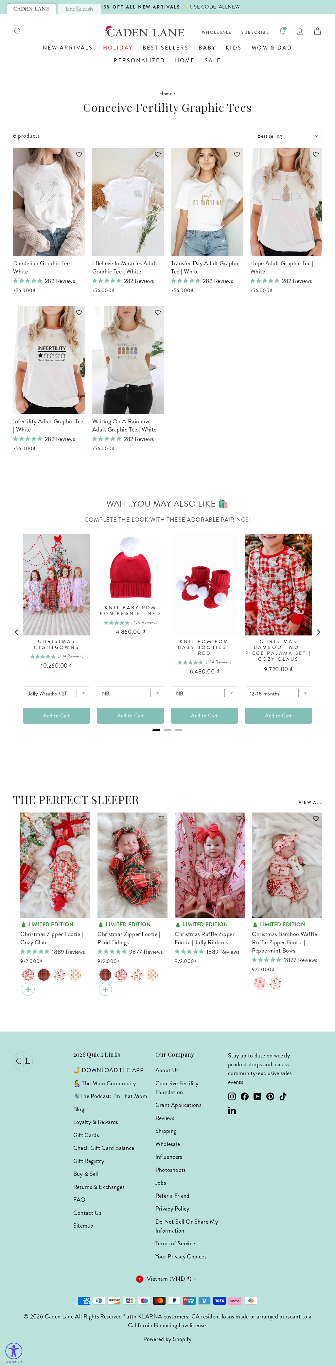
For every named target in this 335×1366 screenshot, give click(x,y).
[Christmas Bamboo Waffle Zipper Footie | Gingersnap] (75, 974)
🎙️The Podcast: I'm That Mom (110, 1096)
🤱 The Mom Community (104, 1083)
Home (185, 60)
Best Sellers (166, 47)
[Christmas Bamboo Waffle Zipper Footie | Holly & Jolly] (59, 974)
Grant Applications (178, 1105)
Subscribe (255, 32)
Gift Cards (86, 1135)
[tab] (31, 9)
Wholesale (217, 32)
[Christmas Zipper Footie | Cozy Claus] (28, 974)
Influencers (168, 1157)
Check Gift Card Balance (103, 1148)
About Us (167, 1070)
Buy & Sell (86, 1174)
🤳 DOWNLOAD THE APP (108, 1070)
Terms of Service (175, 1243)
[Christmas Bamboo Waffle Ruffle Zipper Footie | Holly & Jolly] (275, 983)
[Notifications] (282, 31)
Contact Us (87, 1213)
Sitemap (83, 1225)
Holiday (118, 47)
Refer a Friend (172, 1196)
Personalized (139, 60)
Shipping (166, 1131)
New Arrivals (68, 47)
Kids (234, 47)
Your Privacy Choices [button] (180, 1256)
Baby (207, 47)
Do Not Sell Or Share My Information (186, 1226)
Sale (213, 60)
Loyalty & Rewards (95, 1122)
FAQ (79, 1199)
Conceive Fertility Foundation (176, 1087)
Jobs (160, 1182)
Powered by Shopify (167, 1339)
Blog (78, 1109)
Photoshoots (170, 1170)
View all (310, 802)
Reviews (164, 1118)
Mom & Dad (272, 47)
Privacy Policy (172, 1208)
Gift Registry (88, 1161)
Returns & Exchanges (99, 1187)
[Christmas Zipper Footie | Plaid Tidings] (43, 974)
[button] (75, 157)
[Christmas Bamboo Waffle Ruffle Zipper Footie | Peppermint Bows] (259, 983)
